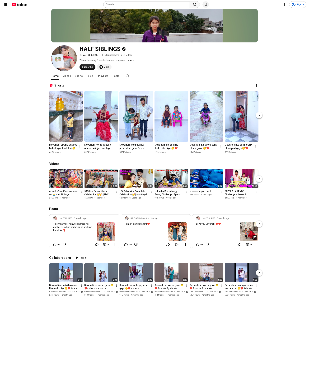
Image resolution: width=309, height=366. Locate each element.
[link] (84, 232)
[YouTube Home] (19, 4)
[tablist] (154, 76)
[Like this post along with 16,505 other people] (54, 244)
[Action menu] (114, 244)
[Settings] (285, 4)
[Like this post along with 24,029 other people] (126, 244)
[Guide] (6, 4)
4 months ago (151, 218)
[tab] (55, 76)
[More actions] (256, 85)
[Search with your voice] (205, 4)
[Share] (97, 244)
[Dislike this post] (64, 244)
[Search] (195, 4)
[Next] (259, 115)
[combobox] (147, 4)
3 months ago (80, 218)
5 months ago (223, 218)
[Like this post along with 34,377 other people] (197, 244)
